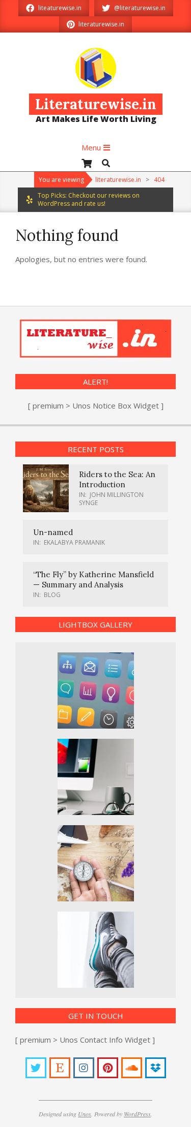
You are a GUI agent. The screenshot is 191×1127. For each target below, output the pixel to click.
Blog (52, 594)
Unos (84, 1114)
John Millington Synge (111, 498)
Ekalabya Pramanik (74, 542)
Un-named (53, 532)
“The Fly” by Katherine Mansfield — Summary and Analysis (93, 579)
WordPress (137, 1114)
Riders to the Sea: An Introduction (117, 479)
